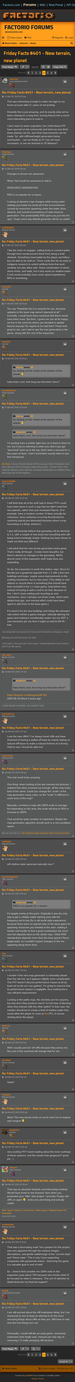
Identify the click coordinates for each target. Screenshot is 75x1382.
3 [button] (40, 72)
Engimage (6, 152)
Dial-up (19, 367)
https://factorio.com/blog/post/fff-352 (27, 695)
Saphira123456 (8, 481)
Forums (29, 5)
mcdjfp (5, 1291)
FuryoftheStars (9, 390)
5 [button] (47, 72)
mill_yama (6, 655)
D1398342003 (8, 228)
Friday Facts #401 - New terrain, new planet (37, 56)
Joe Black (6, 1060)
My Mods (6, 464)
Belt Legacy (41, 1210)
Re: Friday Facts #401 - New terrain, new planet (36, 92)
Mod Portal (56, 4)
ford (47, 1013)
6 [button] (51, 72)
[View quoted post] (32, 367)
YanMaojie (6, 841)
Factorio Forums (29, 27)
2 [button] (36, 72)
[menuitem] (14, 37)
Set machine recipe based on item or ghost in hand (45, 833)
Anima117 (6, 287)
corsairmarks (8, 1225)
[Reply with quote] (65, 82)
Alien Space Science (12, 1210)
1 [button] (32, 72)
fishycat (13, 1167)
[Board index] (29, 16)
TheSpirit (6, 1095)
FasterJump (7, 756)
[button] (28, 73)
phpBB (28, 1375)
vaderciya (13, 79)
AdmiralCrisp (8, 714)
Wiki (42, 4)
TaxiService (14, 1130)
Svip (4, 953)
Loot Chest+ (29, 1210)
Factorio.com (11, 4)
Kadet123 (6, 342)
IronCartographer (10, 877)
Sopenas (6, 1026)
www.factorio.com (14, 32)
